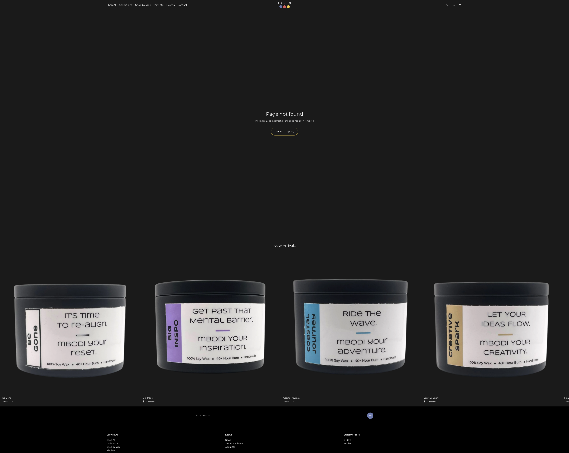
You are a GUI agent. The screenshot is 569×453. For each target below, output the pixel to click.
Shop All (111, 440)
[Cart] (460, 5)
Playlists (111, 450)
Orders (347, 440)
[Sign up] (370, 416)
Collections (112, 443)
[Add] (136, 390)
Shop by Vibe (113, 447)
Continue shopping (284, 131)
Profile (347, 443)
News (228, 440)
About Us (230, 447)
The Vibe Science (234, 443)
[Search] (447, 5)
